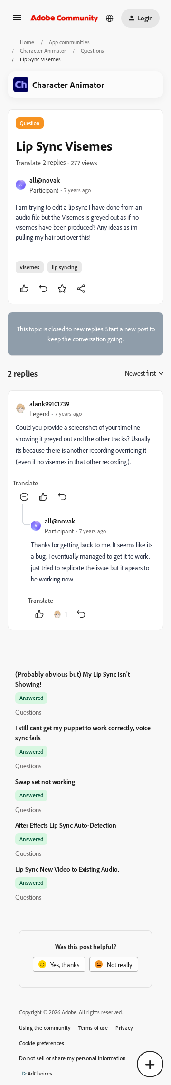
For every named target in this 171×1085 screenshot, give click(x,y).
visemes (29, 267)
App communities (69, 42)
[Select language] (109, 18)
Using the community (45, 1027)
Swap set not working (45, 781)
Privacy (124, 1027)
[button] (17, 21)
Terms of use (93, 1027)
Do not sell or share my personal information (72, 1058)
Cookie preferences (41, 1042)
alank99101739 (49, 403)
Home (27, 42)
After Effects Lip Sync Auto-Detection (65, 825)
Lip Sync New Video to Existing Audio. (67, 869)
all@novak (44, 180)
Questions (92, 50)
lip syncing (64, 267)
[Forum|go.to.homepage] (64, 18)
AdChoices (40, 1073)
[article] (85, 451)
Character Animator (43, 50)
